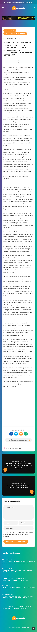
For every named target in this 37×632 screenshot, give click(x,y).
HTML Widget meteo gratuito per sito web (18, 606)
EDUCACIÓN (10, 30)
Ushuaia (18, 448)
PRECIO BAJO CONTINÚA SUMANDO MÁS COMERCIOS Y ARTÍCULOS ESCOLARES (18, 588)
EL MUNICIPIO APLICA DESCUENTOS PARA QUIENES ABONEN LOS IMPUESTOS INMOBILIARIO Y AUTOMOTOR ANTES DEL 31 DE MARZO (17, 597)
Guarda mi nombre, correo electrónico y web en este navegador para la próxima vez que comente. (18, 534)
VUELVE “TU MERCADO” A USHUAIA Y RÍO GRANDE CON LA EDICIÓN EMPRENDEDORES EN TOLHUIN (18, 562)
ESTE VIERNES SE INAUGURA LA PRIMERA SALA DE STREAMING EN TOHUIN (17, 571)
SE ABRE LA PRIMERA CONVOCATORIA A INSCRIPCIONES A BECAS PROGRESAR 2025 (15, 579)
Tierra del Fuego (10, 448)
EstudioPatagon (24, 627)
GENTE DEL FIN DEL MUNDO (15, 34)
